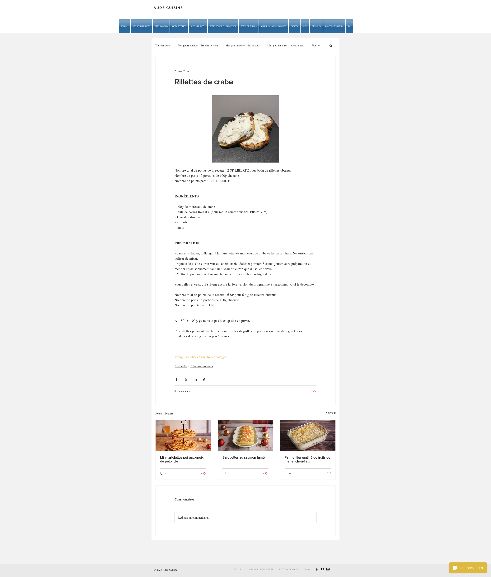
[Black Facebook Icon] (317, 569)
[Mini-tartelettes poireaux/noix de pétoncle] (183, 435)
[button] (198, 26)
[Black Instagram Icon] (328, 569)
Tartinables (181, 366)
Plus (313, 45)
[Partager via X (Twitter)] (186, 379)
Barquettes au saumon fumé (243, 457)
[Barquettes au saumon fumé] (245, 435)
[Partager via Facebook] (176, 379)
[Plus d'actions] (314, 71)
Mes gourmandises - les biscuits (243, 45)
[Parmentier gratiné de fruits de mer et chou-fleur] (307, 435)
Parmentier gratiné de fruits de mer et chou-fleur (307, 459)
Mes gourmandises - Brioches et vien (198, 45)
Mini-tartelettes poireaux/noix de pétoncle (181, 459)
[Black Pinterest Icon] (322, 569)
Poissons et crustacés (201, 366)
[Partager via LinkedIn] (195, 379)
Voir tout (331, 412)
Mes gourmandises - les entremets (285, 45)
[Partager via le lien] (204, 379)
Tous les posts (162, 45)
